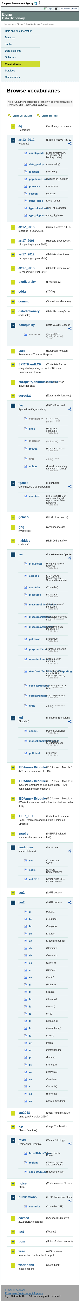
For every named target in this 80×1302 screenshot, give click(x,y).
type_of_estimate (37, 208)
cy (30, 933)
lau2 (21, 902)
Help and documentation (18, 30)
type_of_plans (37, 215)
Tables (8, 44)
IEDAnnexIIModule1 (31, 767)
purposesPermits (37, 649)
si (30, 1086)
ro (30, 1072)
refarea (33, 448)
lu (30, 1028)
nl (30, 1050)
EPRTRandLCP (29, 364)
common (24, 301)
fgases (23, 482)
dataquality (26, 325)
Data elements (13, 50)
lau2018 (24, 1112)
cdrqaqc (34, 575)
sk (30, 1093)
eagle (32, 869)
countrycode (36, 153)
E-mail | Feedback (15, 1290)
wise (21, 1251)
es (30, 977)
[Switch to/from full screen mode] (57, 9)
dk (30, 955)
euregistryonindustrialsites (31, 382)
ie (30, 1006)
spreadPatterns (37, 695)
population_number (37, 179)
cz (30, 940)
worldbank (26, 1265)
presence (34, 186)
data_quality (36, 164)
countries (34, 496)
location (34, 171)
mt (30, 1043)
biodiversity (27, 281)
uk (30, 1101)
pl (30, 1057)
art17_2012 (26, 254)
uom (21, 1241)
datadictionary (29, 311)
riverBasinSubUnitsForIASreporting (37, 671)
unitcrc (33, 466)
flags (32, 428)
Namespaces (12, 77)
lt (30, 1021)
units (32, 705)
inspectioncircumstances (37, 741)
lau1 (21, 892)
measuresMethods (37, 616)
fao (20, 405)
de (30, 948)
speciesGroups (37, 1171)
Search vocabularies (22, 116)
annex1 (33, 730)
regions (33, 1162)
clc (31, 860)
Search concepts (50, 116)
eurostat (24, 395)
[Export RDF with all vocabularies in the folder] (69, 144)
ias (20, 554)
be (30, 919)
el (30, 970)
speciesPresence (37, 685)
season (33, 193)
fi (30, 984)
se (30, 1079)
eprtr (21, 350)
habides (24, 540)
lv (30, 1035)
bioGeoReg (36, 563)
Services (10, 70)
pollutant (34, 753)
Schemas (10, 57)
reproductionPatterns (37, 659)
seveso (23, 1218)
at (30, 911)
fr (30, 992)
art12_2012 (26, 139)
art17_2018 (26, 268)
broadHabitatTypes (37, 1153)
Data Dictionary (33, 24)
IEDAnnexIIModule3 (31, 781)
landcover (25, 847)
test (21, 1231)
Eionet (20, 24)
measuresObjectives (37, 626)
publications (27, 1197)
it (30, 1013)
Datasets (10, 37)
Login (50, 8)
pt (30, 1064)
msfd (22, 1140)
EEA (21, 3)
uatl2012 (34, 879)
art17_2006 (26, 240)
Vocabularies (13, 64)
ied (20, 717)
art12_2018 (26, 227)
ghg (21, 527)
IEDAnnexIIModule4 (31, 798)
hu (30, 999)
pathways (34, 639)
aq (20, 126)
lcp (20, 1126)
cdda (22, 291)
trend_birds (36, 200)
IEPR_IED (25, 816)
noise (22, 1183)
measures (35, 594)
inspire (23, 833)
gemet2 (23, 517)
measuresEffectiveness (37, 604)
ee (30, 962)
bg (30, 926)
